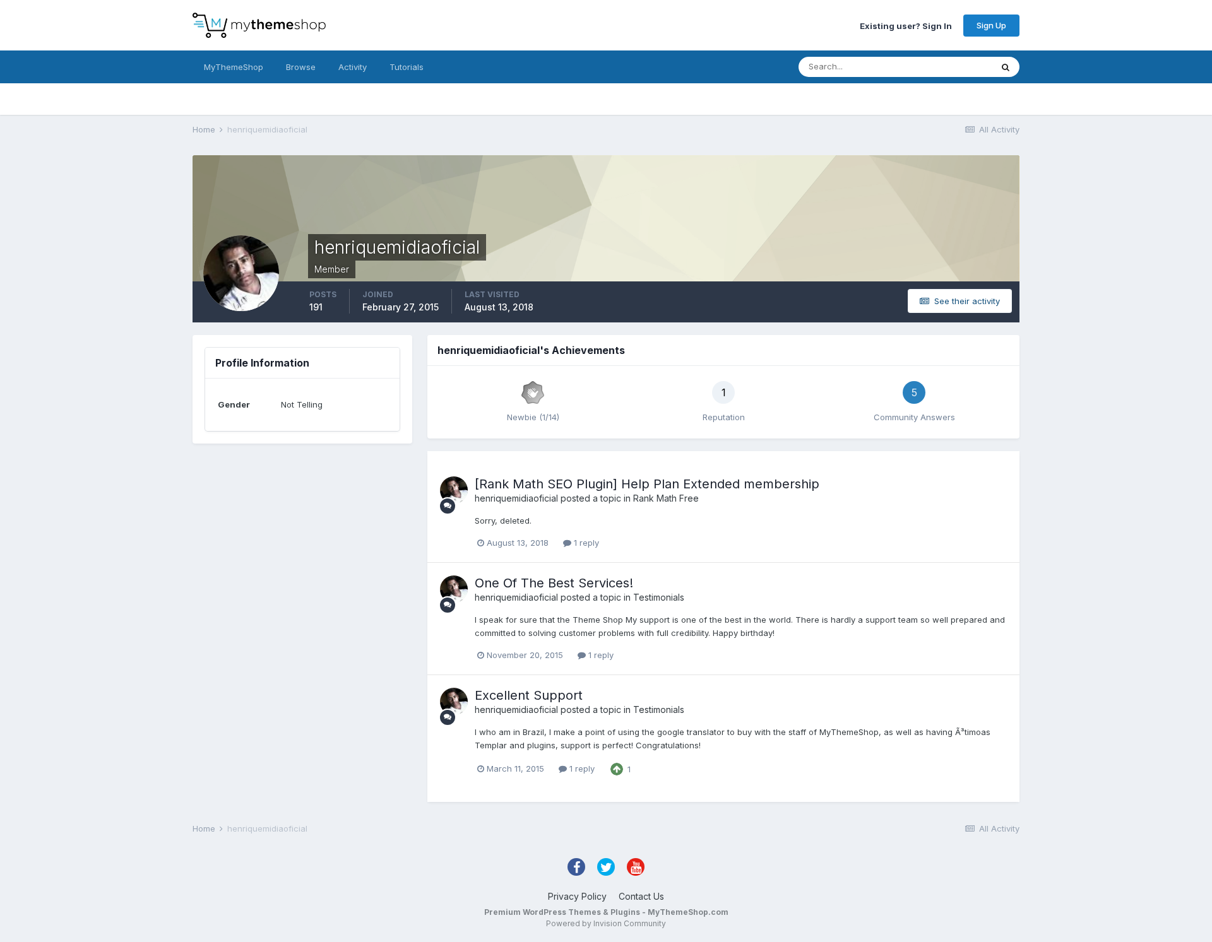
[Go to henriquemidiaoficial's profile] (454, 490)
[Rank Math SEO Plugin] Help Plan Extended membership (647, 484)
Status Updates (946, 66)
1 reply (585, 543)
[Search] (1005, 67)
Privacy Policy (577, 896)
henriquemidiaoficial (516, 498)
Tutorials (406, 67)
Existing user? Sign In (906, 25)
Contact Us (641, 896)
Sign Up (991, 25)
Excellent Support (529, 695)
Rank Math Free (666, 498)
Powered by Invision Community (606, 923)
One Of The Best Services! (554, 583)
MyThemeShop (233, 67)
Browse (301, 67)
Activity (352, 67)
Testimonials (658, 597)
